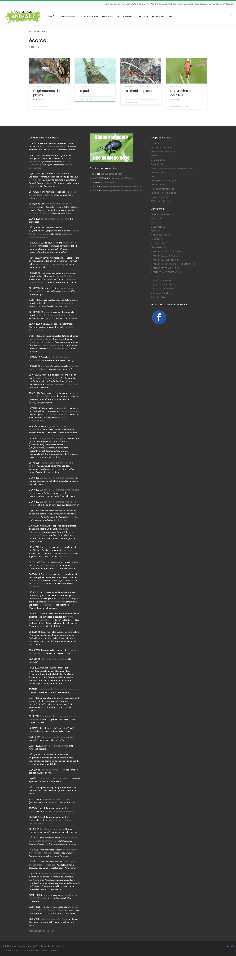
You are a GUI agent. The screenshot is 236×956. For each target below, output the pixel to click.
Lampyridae (34, 586)
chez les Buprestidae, (69, 411)
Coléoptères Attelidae (62, 276)
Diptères (155, 231)
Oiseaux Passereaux (162, 289)
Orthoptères (158, 297)
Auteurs (154, 156)
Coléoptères (158, 227)
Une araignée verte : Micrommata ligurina (122, 186)
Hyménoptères (159, 243)
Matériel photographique (162, 189)
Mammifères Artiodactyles (166, 251)
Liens (153, 176)
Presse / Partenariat (160, 197)
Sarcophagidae (68, 553)
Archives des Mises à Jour (163, 151)
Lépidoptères (158, 247)
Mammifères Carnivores (164, 256)
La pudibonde (89, 91)
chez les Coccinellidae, (55, 414)
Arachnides (157, 218)
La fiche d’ (54, 919)
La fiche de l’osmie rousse (52, 829)
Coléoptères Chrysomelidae (46, 378)
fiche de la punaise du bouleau (56, 799)
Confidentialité (158, 160)
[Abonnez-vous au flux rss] (228, 946)
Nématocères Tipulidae (40, 339)
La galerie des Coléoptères (53, 438)
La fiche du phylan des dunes (55, 219)
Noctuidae (34, 186)
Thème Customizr (49, 950)
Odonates (156, 276)
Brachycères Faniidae (57, 348)
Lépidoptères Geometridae (45, 565)
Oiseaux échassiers (162, 280)
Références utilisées (160, 201)
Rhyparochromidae (56, 602)
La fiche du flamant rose (52, 770)
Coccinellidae (38, 583)
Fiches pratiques (160, 235)
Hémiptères (157, 239)
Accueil (32, 31)
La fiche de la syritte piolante (54, 746)
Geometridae (35, 180)
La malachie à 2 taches (113, 174)
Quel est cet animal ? (25, 945)
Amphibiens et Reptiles (163, 214)
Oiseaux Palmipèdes (161, 284)
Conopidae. (63, 556)
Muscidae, (68, 550)
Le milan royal (107, 182)
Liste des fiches (158, 184)
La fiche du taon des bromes (54, 737)
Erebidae (48, 183)
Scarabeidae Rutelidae (55, 146)
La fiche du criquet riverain (53, 659)
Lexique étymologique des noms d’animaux (172, 168)
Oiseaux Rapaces (160, 293)
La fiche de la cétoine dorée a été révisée (59, 689)
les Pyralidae (72, 517)
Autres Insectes (160, 222)
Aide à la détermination (162, 147)
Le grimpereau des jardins (47, 93)
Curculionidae (35, 580)
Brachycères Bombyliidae (41, 342)
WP (17, 950)
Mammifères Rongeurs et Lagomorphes (173, 264)
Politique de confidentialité (163, 193)
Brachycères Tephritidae (49, 345)
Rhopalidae (63, 598)
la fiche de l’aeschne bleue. (61, 811)
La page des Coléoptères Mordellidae (58, 478)
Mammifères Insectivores (165, 260)
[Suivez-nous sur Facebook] (232, 946)
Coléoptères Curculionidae (66, 384)
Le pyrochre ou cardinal (181, 93)
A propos (155, 143)
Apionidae (51, 149)
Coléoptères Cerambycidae (60, 303)
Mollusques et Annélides (165, 268)
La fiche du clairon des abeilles (54, 778)
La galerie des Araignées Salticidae (57, 873)
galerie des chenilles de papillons (50, 264)
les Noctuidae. (61, 520)
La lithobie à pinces (139, 91)
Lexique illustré (158, 172)
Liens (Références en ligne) (163, 180)
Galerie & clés (157, 164)
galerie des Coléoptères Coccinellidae (54, 315)
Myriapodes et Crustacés (165, 272)
